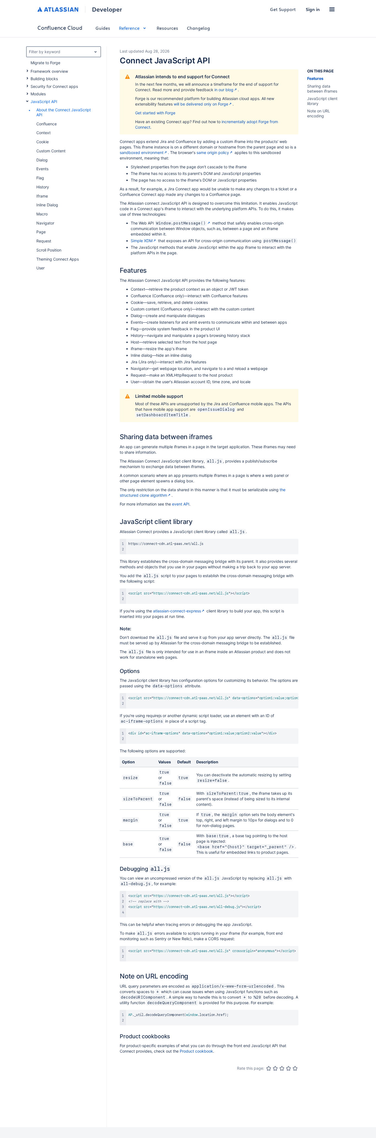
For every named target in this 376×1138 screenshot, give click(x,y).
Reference (129, 28)
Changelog (198, 28)
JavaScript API (44, 101)
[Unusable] (268, 1068)
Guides (103, 28)
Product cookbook (196, 1051)
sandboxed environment (142, 152)
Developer (107, 9)
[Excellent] (295, 1068)
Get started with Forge (155, 112)
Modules (38, 93)
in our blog (223, 89)
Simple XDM (141, 240)
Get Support (283, 9)
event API (180, 504)
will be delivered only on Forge (201, 104)
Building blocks (44, 78)
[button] (332, 9)
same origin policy (213, 152)
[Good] (288, 1068)
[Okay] (282, 1068)
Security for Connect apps (54, 86)
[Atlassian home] (57, 9)
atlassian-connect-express (177, 611)
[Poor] (275, 1068)
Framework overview (49, 71)
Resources (167, 28)
